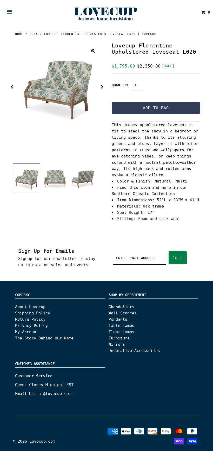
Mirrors (117, 344)
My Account (26, 332)
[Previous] (12, 87)
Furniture (119, 338)
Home (19, 34)
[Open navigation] (9, 12)
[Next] (102, 87)
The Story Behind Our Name (44, 338)
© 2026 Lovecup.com (34, 441)
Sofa (34, 34)
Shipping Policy (32, 313)
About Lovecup (30, 306)
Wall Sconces (123, 313)
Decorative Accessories (134, 350)
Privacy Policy (31, 325)
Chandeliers (121, 306)
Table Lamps (121, 325)
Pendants (118, 319)
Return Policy (30, 319)
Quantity (120, 85)
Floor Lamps (121, 332)
